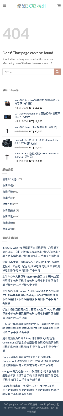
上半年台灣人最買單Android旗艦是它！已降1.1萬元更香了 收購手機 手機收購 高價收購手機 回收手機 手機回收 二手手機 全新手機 (30, 280)
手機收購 (31, 411)
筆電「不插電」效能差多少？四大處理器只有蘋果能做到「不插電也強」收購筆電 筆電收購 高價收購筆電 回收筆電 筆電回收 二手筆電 (31, 266)
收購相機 (7, 204)
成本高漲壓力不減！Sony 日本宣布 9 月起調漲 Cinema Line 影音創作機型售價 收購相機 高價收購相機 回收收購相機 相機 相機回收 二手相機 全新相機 (30, 344)
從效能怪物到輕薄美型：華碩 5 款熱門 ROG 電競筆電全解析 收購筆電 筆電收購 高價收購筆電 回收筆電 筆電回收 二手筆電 (31, 313)
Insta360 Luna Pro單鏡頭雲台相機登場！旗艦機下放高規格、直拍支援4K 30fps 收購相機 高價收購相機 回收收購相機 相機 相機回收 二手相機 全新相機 (31, 251)
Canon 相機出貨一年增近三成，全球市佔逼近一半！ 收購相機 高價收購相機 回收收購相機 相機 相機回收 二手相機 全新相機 (30, 389)
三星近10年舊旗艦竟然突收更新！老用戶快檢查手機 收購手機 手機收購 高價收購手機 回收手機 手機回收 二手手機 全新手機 (31, 328)
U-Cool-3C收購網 (28, 404)
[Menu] (4, 5)
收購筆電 (7, 216)
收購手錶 (7, 197)
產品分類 (7, 228)
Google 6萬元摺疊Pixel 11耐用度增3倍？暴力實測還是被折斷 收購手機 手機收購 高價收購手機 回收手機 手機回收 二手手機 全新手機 (30, 375)
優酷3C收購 (9, 179)
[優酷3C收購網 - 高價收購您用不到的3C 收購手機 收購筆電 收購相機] (31, 5)
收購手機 (7, 191)
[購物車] (59, 5)
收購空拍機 (8, 210)
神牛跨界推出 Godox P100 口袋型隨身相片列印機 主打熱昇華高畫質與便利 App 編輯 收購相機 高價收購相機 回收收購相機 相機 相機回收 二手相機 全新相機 (30, 297)
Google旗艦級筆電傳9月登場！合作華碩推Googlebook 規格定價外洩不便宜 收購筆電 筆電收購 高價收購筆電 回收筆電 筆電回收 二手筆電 (30, 361)
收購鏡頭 (7, 222)
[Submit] (57, 72)
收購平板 (7, 185)
